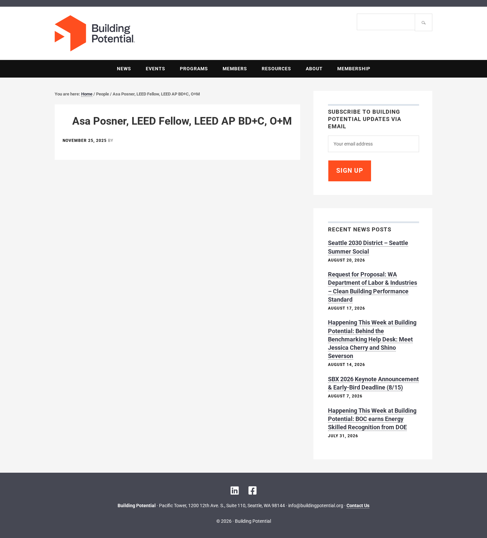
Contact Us (358, 505)
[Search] (423, 22)
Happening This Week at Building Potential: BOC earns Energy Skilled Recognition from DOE (372, 419)
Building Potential (149, 33)
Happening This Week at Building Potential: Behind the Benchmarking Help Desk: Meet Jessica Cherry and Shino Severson (372, 339)
